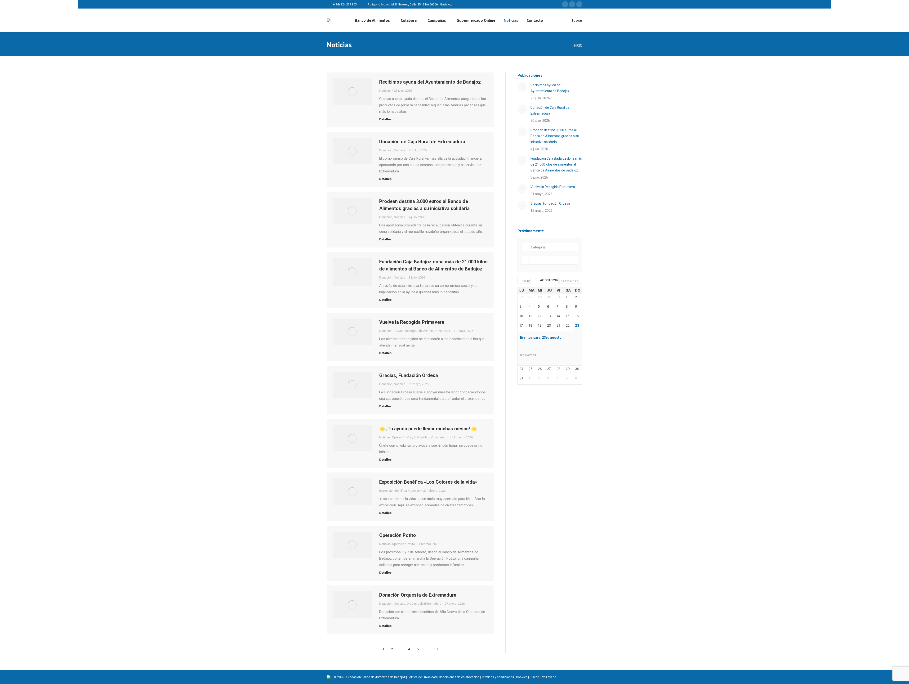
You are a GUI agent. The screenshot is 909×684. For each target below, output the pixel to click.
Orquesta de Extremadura (424, 603)
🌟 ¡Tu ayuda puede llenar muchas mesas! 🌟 (428, 429)
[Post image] (522, 87)
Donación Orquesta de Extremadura (417, 595)
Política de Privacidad (422, 677)
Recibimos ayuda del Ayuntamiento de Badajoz (430, 82)
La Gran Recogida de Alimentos (415, 331)
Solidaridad (421, 437)
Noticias (385, 90)
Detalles (385, 119)
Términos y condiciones (497, 677)
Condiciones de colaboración (459, 677)
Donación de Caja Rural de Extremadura (422, 141)
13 (436, 649)
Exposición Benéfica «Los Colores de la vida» (428, 482)
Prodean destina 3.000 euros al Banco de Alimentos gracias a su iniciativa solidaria (554, 136)
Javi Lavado (548, 677)
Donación (385, 150)
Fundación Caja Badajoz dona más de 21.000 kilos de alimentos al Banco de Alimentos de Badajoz (556, 164)
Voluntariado (439, 437)
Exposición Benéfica (393, 490)
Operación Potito (397, 535)
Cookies (521, 677)
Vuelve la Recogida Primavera (411, 322)
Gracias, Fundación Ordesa (408, 375)
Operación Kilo (402, 437)
